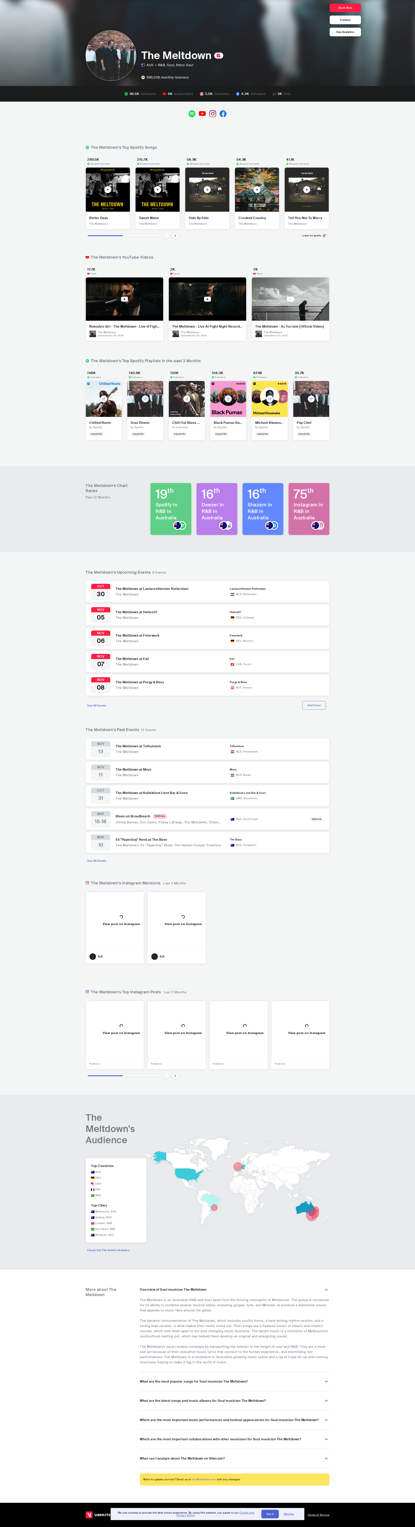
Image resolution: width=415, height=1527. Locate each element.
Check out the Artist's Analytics (108, 1250)
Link (103, 398)
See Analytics (345, 32)
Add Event (314, 705)
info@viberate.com (204, 1479)
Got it (270, 1514)
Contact (345, 20)
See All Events (96, 705)
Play (107, 189)
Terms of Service (318, 1515)
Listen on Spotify (311, 235)
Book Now (345, 8)
